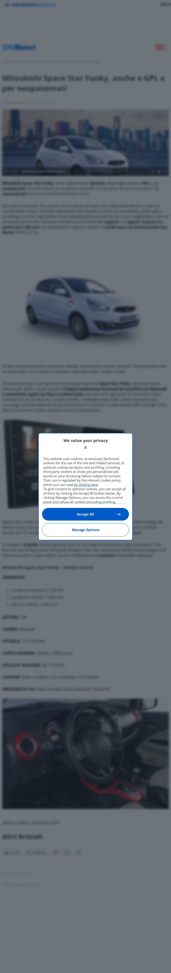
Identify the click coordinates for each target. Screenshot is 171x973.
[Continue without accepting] (85, 447)
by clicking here (86, 484)
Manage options (85, 529)
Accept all (85, 514)
